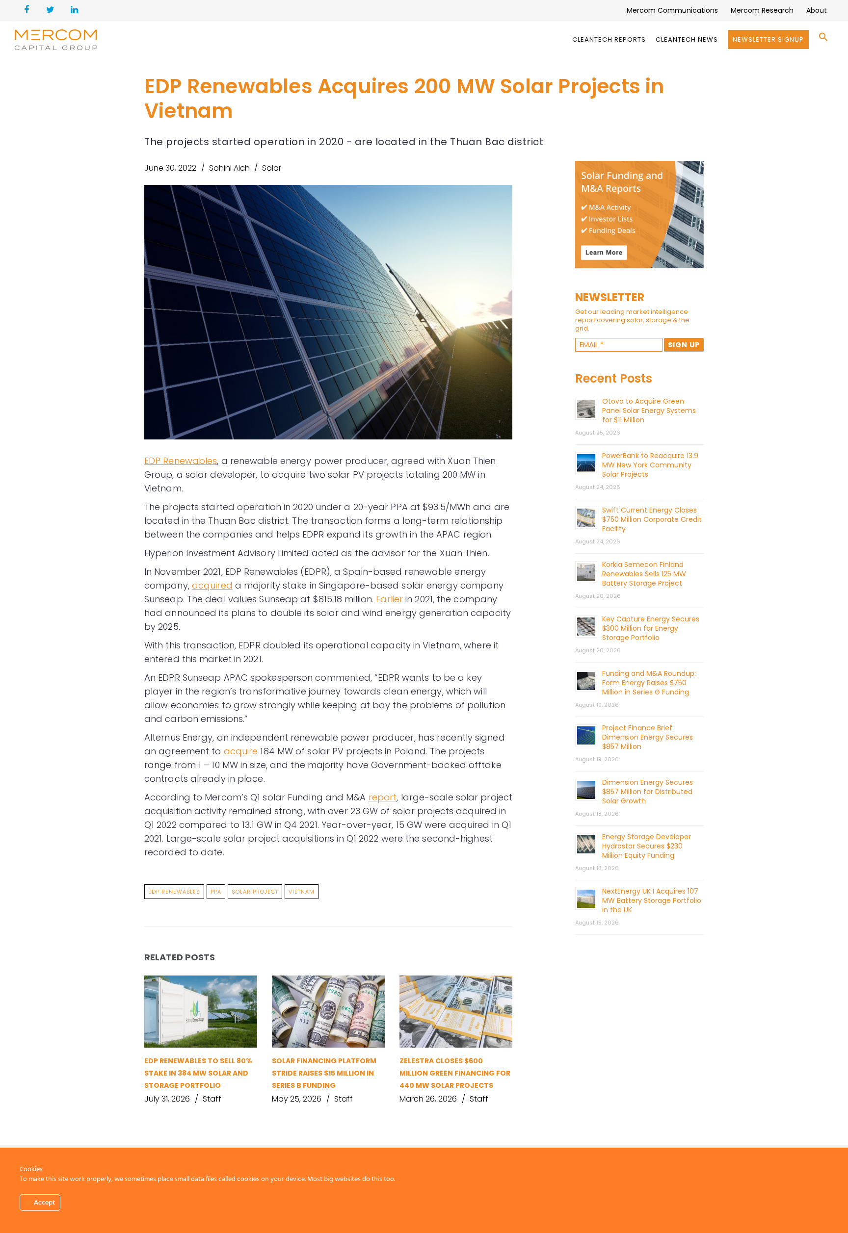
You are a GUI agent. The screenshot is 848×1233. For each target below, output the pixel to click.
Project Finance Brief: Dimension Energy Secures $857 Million (647, 737)
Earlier (389, 599)
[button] (823, 39)
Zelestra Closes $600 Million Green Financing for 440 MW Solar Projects (454, 1073)
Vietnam (302, 892)
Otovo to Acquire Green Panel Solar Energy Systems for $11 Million (649, 410)
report (383, 797)
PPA (216, 892)
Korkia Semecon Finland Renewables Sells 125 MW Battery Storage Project (644, 574)
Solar (271, 168)
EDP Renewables (180, 461)
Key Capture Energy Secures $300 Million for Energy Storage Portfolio (650, 628)
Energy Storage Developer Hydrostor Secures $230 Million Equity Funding (646, 846)
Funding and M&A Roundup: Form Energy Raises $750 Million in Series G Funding (649, 682)
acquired (212, 585)
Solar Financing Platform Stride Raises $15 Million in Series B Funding (324, 1073)
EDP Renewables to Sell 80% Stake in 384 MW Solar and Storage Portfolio (198, 1073)
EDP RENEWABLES (174, 892)
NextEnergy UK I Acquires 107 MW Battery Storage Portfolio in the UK (651, 900)
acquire (241, 751)
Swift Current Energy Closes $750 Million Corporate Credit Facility (652, 519)
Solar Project (255, 892)
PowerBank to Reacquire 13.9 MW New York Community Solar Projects (650, 465)
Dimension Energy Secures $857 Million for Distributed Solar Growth (647, 791)
